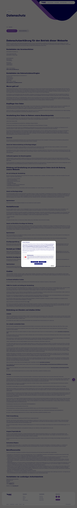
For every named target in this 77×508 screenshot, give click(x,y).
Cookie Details (25, 252)
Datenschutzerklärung (30, 246)
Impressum (45, 246)
